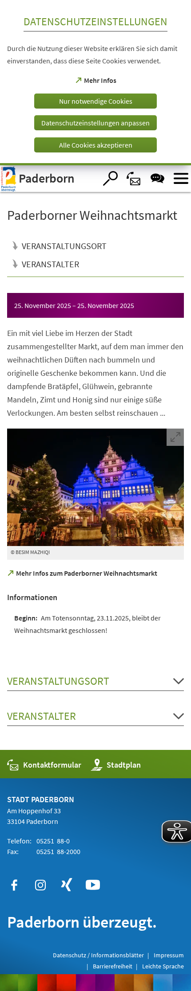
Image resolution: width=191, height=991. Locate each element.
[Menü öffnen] (181, 178)
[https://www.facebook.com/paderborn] (14, 885)
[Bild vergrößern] (95, 487)
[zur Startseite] (48, 178)
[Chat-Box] (157, 178)
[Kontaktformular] (134, 178)
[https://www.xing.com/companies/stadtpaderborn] (67, 885)
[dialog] (95, 82)
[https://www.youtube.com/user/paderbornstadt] (93, 885)
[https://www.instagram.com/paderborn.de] (40, 885)
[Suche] (110, 178)
